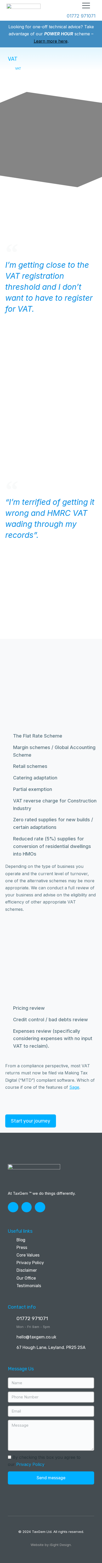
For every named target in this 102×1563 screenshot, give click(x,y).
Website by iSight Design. (51, 1545)
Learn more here (50, 41)
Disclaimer (26, 1270)
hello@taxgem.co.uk (36, 1337)
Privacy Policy (30, 1262)
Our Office (26, 1278)
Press (21, 1247)
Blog (20, 1239)
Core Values (27, 1255)
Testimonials (28, 1285)
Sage (74, 1087)
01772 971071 (32, 1318)
